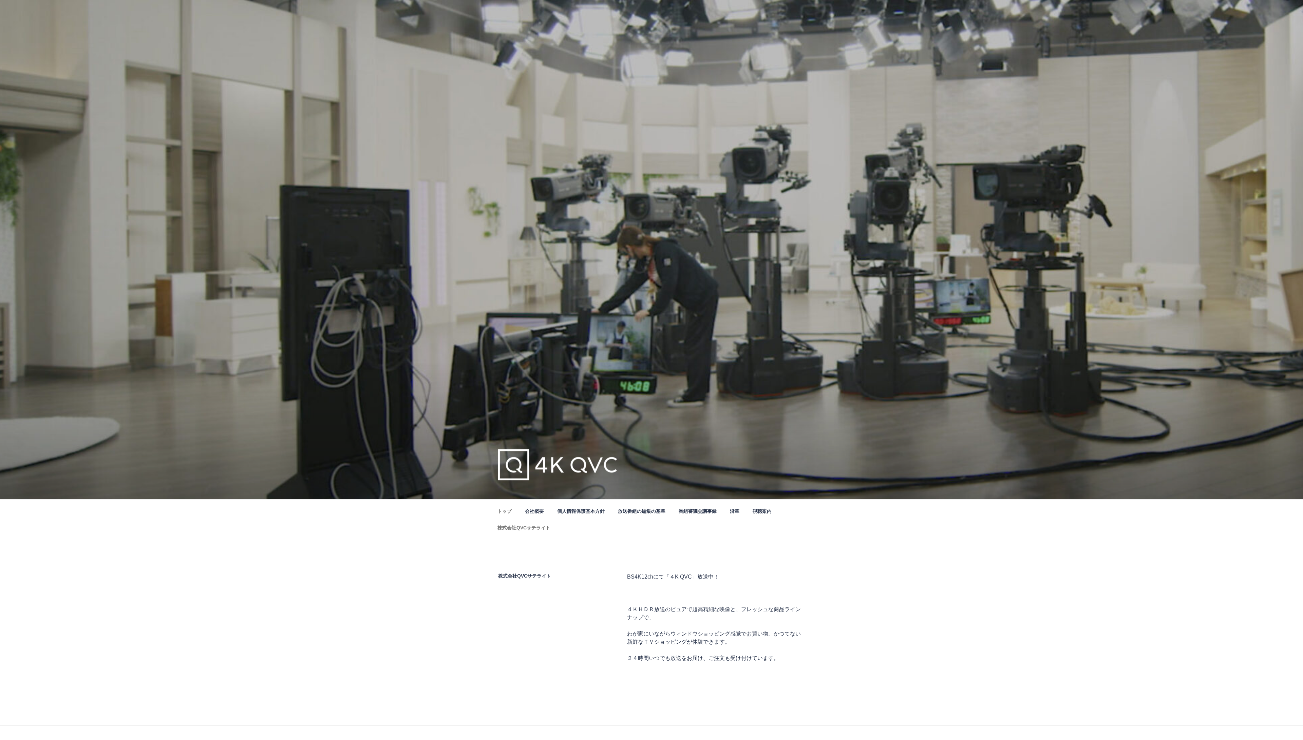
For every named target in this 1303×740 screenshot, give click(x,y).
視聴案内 (762, 511)
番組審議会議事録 (698, 511)
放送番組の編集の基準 (641, 511)
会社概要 (534, 511)
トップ (504, 511)
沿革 (734, 511)
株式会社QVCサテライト (523, 527)
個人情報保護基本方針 (581, 511)
